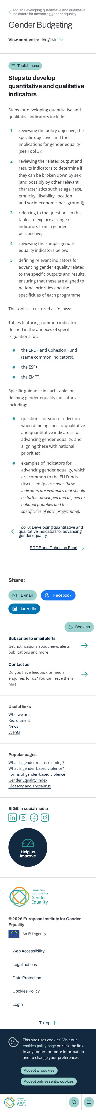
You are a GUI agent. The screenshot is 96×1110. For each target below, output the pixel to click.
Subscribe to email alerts (32, 638)
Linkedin (12, 817)
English (49, 39)
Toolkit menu (28, 66)
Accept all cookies (39, 1070)
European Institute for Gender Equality (15, 1102)
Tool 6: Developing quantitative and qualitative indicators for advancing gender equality (49, 12)
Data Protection (27, 978)
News (13, 726)
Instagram (45, 817)
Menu (89, 1102)
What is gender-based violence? (36, 768)
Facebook (34, 817)
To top (44, 1023)
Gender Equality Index (27, 780)
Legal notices (25, 964)
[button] (22, 595)
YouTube (23, 817)
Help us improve (28, 854)
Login (18, 1004)
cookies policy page (39, 1046)
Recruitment (19, 720)
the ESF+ (29, 367)
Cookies (82, 627)
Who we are (18, 714)
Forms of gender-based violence (36, 774)
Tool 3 (33, 151)
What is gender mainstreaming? (36, 762)
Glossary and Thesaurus (29, 785)
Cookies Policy (26, 991)
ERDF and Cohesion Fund (53, 549)
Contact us (18, 664)
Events (14, 732)
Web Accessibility (29, 951)
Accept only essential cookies (49, 1081)
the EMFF (30, 377)
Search (74, 1102)
